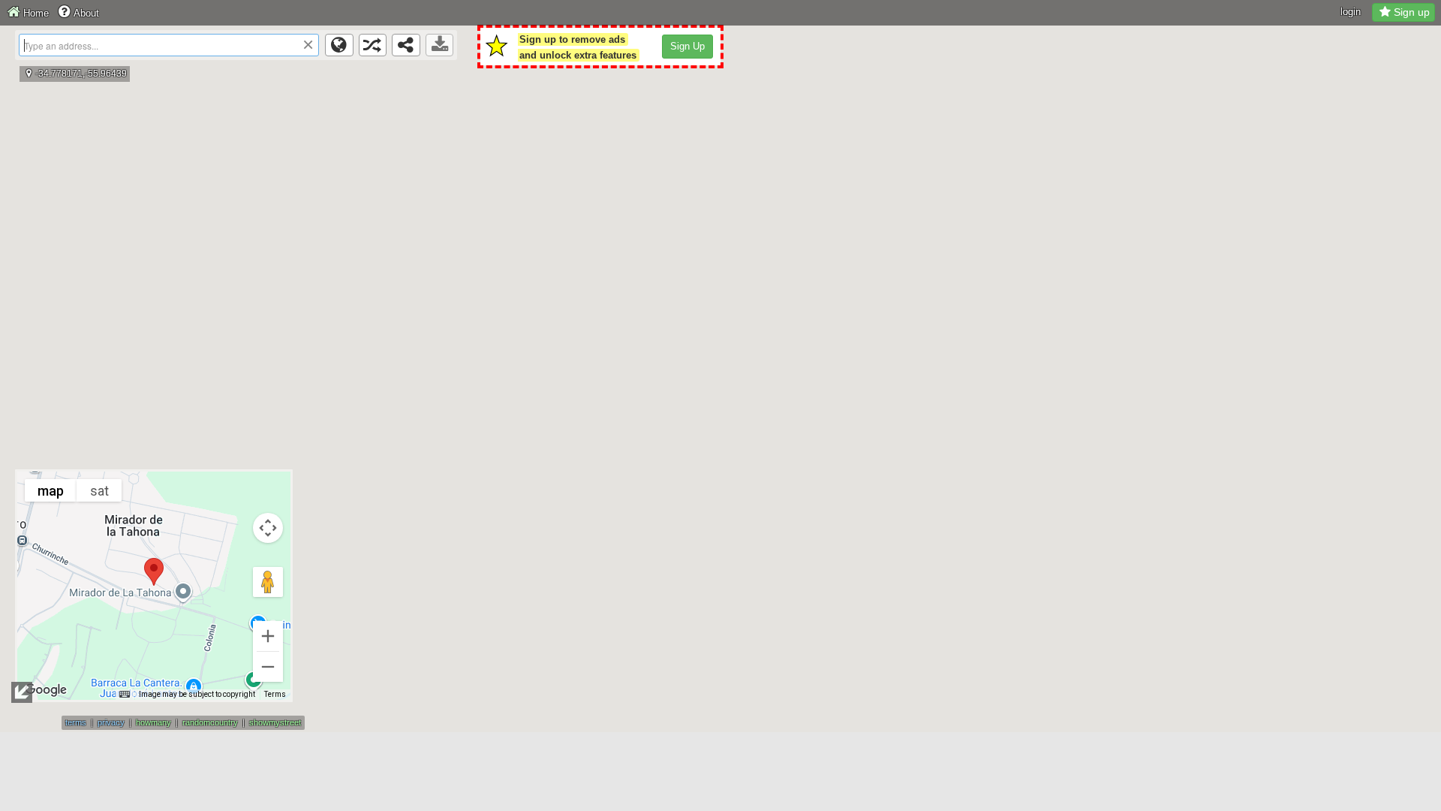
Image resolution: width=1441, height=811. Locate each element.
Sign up (1412, 12)
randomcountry (210, 722)
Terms (275, 694)
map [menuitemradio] (51, 491)
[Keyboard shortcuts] (124, 694)
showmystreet (275, 722)
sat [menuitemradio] (99, 491)
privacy (111, 722)
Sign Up (687, 46)
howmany (153, 722)
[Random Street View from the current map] (373, 45)
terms (75, 722)
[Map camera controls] (268, 528)
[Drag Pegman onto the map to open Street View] (268, 582)
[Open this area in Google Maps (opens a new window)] (46, 690)
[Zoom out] (268, 667)
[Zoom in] (268, 636)
